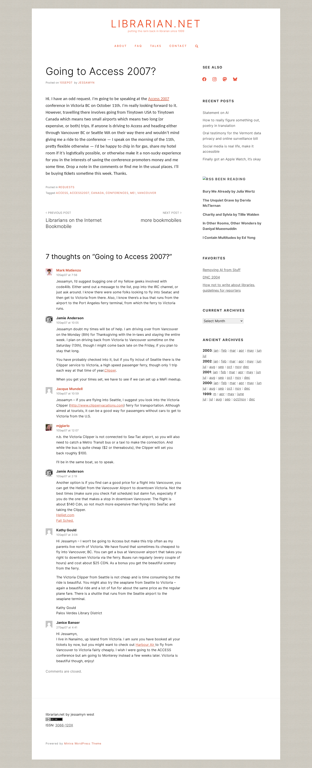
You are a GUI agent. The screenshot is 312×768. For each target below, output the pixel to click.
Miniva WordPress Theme (82, 743)
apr (241, 350)
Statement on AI (216, 113)
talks (156, 46)
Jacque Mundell (69, 389)
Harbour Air (145, 644)
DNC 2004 (211, 277)
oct (229, 367)
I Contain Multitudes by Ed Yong (229, 237)
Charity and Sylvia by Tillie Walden (231, 214)
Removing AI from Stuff (221, 270)
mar (233, 350)
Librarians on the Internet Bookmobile (74, 220)
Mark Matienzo (68, 270)
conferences (117, 192)
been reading (230, 179)
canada (97, 192)
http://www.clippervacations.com (97, 405)
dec (246, 367)
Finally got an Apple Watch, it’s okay (232, 159)
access (62, 192)
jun (259, 350)
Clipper (110, 370)
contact (178, 46)
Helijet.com (65, 515)
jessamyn (86, 82)
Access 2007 (158, 99)
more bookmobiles (161, 217)
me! (133, 192)
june (240, 394)
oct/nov (239, 399)
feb (224, 350)
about (120, 46)
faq (138, 46)
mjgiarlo (63, 426)
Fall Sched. (65, 520)
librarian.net (156, 24)
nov (238, 367)
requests (66, 187)
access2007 (79, 192)
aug (212, 367)
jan (216, 350)
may (250, 350)
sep (221, 367)
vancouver (146, 192)
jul (204, 356)
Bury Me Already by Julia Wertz (229, 191)
